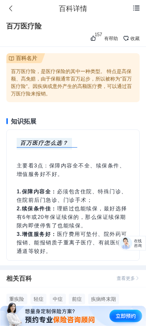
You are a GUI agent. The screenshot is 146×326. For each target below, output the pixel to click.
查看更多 (126, 278)
